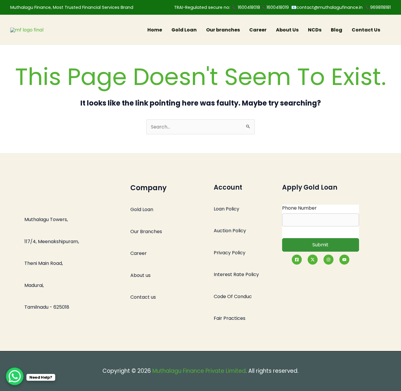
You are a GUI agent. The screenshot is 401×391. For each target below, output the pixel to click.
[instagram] (328, 260)
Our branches (223, 29)
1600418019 (279, 7)
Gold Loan (184, 29)
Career (258, 29)
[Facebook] (297, 260)
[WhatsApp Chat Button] (14, 376)
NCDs (314, 29)
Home (154, 29)
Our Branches (146, 231)
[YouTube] (344, 260)
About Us (287, 29)
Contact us (143, 297)
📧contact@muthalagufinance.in (327, 7)
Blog (336, 29)
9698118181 (380, 7)
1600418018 (249, 7)
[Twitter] (313, 260)
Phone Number (299, 208)
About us (140, 275)
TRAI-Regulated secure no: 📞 (206, 7)
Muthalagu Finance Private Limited (199, 371)
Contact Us (366, 29)
